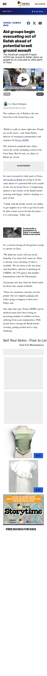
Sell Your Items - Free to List (25, 340)
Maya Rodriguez (19, 104)
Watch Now (39, 4)
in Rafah (30, 295)
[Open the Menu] (4, 4)
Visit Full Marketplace (31, 345)
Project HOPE (22, 140)
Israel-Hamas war (12, 24)
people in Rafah (14, 179)
